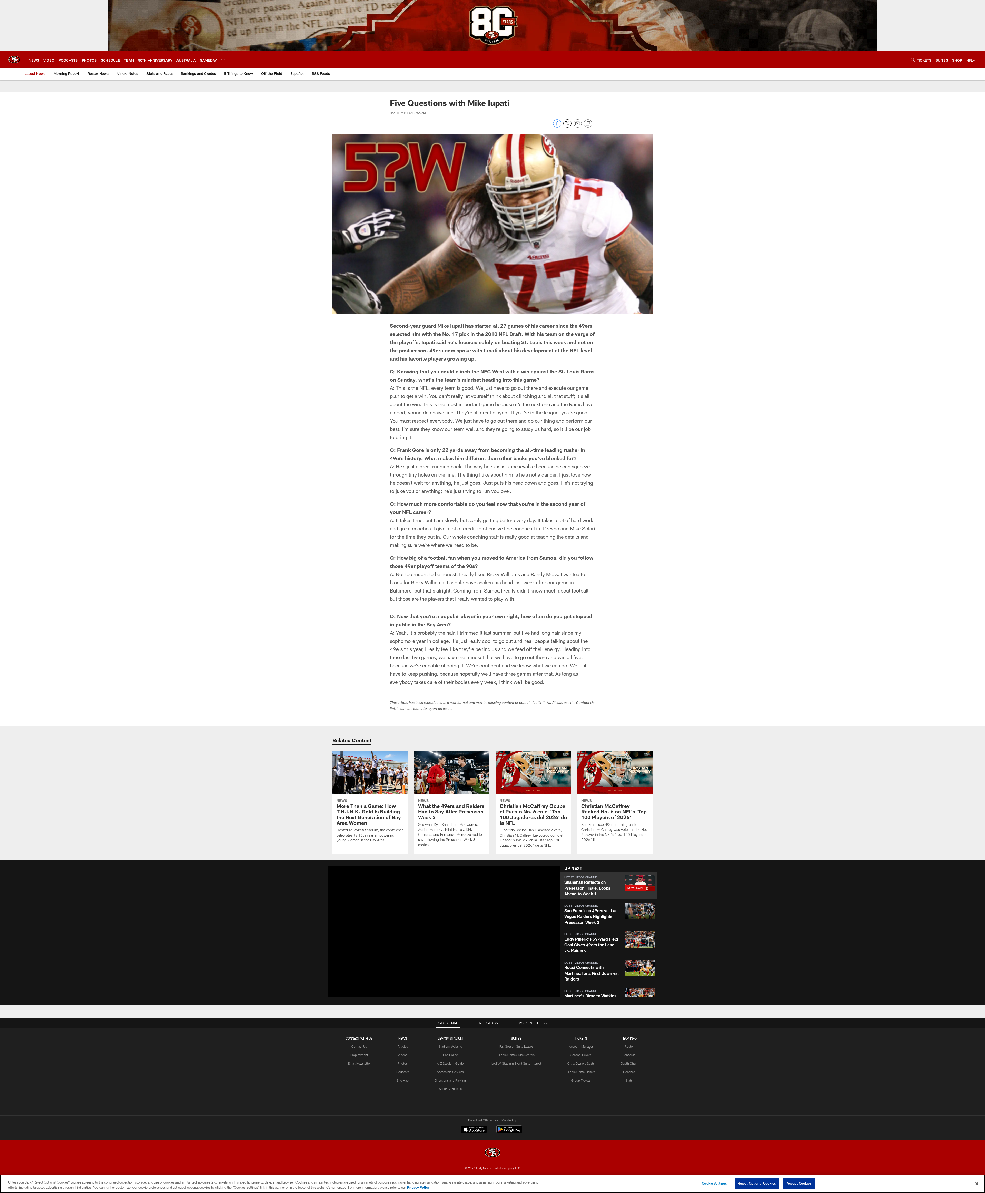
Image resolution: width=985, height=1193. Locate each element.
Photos (403, 1063)
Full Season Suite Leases (516, 1046)
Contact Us (359, 1046)
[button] (428, 931)
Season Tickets (580, 1055)
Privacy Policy (418, 1187)
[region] (492, 1184)
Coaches (629, 1072)
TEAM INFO (629, 1038)
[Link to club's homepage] (14, 59)
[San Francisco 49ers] (492, 1153)
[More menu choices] (223, 60)
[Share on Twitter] (567, 126)
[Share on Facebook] (557, 126)
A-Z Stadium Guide (450, 1063)
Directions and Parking (450, 1080)
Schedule (629, 1055)
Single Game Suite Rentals (516, 1055)
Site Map (403, 1080)
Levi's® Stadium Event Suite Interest (516, 1063)
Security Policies (450, 1088)
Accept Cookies (799, 1183)
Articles (403, 1046)
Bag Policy (450, 1055)
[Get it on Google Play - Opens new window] (509, 1132)
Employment (359, 1055)
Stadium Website (450, 1046)
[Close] (976, 1183)
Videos (402, 1055)
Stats (629, 1080)
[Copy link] (588, 123)
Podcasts (402, 1072)
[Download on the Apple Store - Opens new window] (474, 1130)
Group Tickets (580, 1080)
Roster (629, 1046)
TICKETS (581, 1038)
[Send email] (578, 126)
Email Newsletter (359, 1063)
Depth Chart (629, 1063)
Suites (516, 1038)
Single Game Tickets (581, 1072)
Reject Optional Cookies (757, 1183)
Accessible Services (450, 1072)
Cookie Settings (714, 1183)
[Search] (913, 59)
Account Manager (581, 1046)
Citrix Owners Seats (581, 1063)
